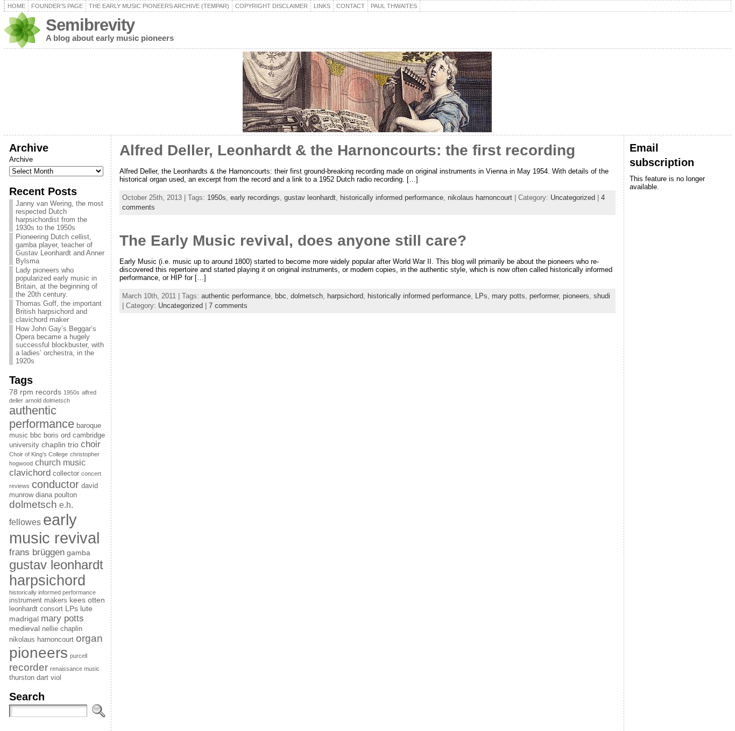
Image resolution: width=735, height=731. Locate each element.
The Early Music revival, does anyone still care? (293, 240)
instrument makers (38, 600)
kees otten (87, 600)
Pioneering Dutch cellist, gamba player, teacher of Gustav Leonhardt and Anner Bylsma (60, 249)
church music (60, 462)
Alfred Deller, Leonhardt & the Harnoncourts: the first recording (347, 150)
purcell (78, 656)
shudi (601, 296)
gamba (78, 552)
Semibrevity (90, 25)
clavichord (30, 473)
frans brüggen (37, 552)
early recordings (255, 198)
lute (86, 608)
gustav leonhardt (56, 565)
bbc (35, 435)
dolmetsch (33, 504)
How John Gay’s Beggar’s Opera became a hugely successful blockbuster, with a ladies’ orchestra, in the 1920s (60, 345)
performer (544, 296)
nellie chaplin (62, 629)
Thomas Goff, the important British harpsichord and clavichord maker (59, 311)
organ (89, 638)
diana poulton (56, 495)
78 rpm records (35, 392)
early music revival (54, 529)
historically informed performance (52, 592)
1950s (71, 392)
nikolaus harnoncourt (41, 639)
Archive (21, 159)
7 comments (228, 306)
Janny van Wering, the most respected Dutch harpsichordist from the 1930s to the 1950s (59, 215)
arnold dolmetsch (47, 400)
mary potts (62, 618)
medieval (24, 628)
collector (66, 473)
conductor (55, 484)
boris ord (57, 435)
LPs (71, 608)
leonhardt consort (36, 609)
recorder (28, 667)
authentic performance (41, 417)
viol (56, 678)
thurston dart (28, 678)
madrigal (24, 618)
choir (91, 444)
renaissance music (75, 668)
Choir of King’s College (38, 454)
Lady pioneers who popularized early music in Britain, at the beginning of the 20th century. (56, 282)
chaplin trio (60, 444)
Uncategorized (572, 198)
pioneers (38, 652)
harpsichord (47, 580)
